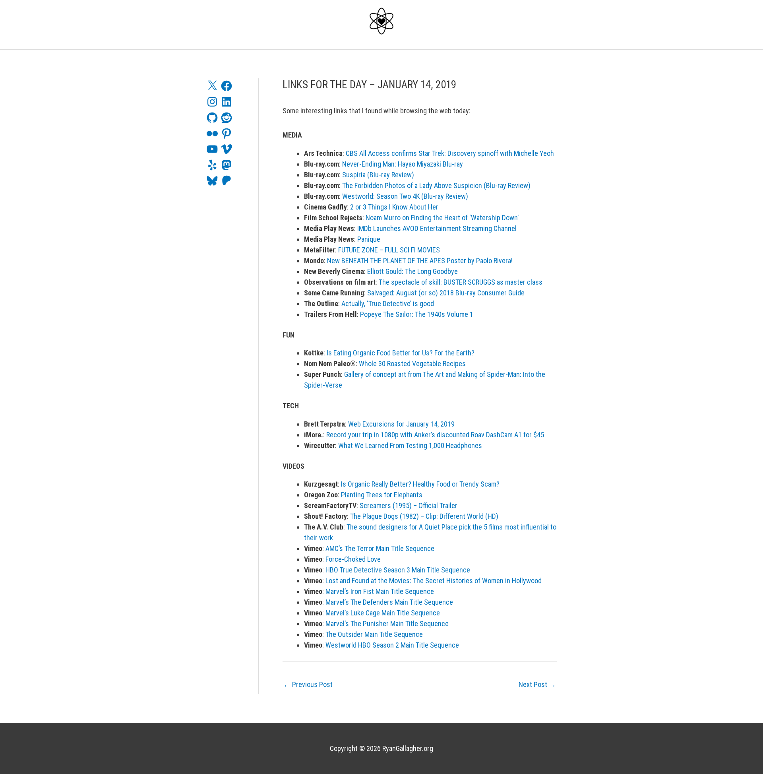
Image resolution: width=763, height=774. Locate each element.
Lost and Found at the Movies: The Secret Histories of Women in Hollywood (433, 580)
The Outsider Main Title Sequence (374, 634)
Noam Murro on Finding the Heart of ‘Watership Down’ (442, 217)
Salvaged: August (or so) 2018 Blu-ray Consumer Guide (446, 293)
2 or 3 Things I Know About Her (394, 207)
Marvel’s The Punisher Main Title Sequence (387, 623)
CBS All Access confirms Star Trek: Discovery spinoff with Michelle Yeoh (450, 153)
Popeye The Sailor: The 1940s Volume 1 (416, 314)
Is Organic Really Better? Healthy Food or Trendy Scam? (420, 484)
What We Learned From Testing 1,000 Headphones (410, 445)
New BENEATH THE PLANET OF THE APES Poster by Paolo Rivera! (420, 260)
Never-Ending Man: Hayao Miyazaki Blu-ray (402, 164)
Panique (368, 239)
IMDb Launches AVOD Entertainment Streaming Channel (437, 228)
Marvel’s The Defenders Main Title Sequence (389, 602)
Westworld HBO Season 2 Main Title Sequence (392, 645)
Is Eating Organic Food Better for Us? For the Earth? (400, 353)
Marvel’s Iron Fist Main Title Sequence (379, 591)
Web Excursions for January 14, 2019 (401, 424)
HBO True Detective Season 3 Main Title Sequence (397, 570)
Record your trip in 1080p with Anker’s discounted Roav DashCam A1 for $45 (435, 435)
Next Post (537, 684)
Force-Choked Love (353, 559)
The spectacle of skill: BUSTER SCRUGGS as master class (460, 282)
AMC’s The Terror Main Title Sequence (379, 548)
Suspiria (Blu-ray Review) (378, 175)
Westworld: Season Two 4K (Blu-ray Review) (405, 196)
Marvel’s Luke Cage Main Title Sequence (382, 613)
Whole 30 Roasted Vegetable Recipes (412, 363)
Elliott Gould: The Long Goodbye (412, 271)
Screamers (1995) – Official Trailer (408, 505)
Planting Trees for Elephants (381, 495)
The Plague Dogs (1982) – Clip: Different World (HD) (424, 516)
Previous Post (308, 684)
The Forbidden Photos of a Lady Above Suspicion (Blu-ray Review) (436, 185)
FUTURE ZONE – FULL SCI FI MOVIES (389, 250)
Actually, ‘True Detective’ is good (387, 303)
